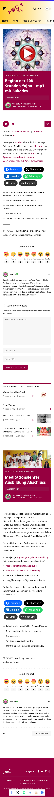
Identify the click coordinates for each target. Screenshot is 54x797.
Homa (37, 230)
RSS (14, 135)
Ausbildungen (11, 471)
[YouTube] (42, 771)
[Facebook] (38, 771)
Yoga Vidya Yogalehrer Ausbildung (32, 557)
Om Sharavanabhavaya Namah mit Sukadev (26, 218)
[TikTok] (49, 771)
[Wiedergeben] (6, 124)
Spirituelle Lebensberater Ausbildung (23, 570)
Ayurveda (7, 157)
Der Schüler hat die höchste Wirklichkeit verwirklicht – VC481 (18, 430)
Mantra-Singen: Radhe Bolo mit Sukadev (25, 645)
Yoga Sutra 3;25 (13, 213)
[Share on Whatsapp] (24, 792)
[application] (27, 123)
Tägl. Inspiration (30, 75)
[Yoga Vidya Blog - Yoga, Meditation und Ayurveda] (15, 8)
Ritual (43, 230)
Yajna (27, 234)
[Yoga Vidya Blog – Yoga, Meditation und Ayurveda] (7, 771)
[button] (5, 8)
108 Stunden (20, 230)
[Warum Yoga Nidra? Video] (44, 395)
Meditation (39, 146)
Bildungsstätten (13, 635)
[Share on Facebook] (12, 792)
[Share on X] (18, 792)
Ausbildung (19, 658)
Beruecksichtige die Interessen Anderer (24, 631)
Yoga (33, 153)
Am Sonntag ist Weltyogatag (19, 640)
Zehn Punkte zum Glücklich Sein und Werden (27, 626)
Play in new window (21, 131)
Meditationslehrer (11, 662)
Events (22, 471)
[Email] (36, 792)
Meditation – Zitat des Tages (16, 415)
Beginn (30, 230)
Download (37, 131)
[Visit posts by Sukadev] (8, 105)
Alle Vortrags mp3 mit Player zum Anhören (23, 160)
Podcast (9, 75)
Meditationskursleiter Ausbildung (21, 565)
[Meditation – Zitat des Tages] (44, 418)
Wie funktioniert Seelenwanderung (22, 200)
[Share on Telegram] (30, 792)
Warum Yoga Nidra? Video (15, 392)
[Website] (49, 274)
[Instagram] (46, 771)
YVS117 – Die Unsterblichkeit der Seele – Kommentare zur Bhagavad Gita (23, 194)
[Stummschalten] (47, 124)
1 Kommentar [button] (43, 734)
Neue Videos (9, 404)
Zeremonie (36, 234)
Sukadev (17, 75)
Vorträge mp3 (18, 234)
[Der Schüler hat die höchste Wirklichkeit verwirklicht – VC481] (44, 431)
